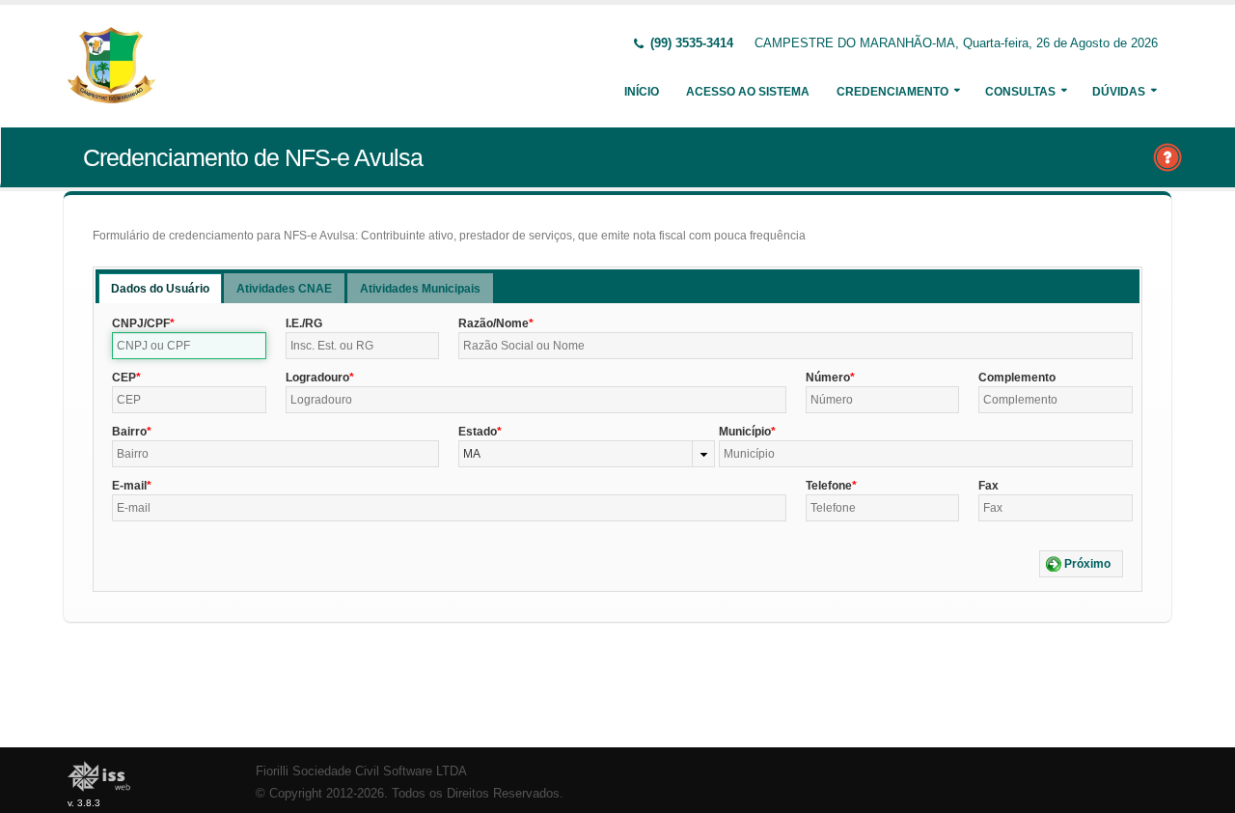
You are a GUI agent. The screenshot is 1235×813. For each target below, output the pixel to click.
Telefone (829, 485)
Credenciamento (892, 91)
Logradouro (317, 377)
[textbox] (189, 345)
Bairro (129, 431)
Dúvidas (1118, 91)
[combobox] (586, 453)
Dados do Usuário (160, 288)
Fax (988, 485)
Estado (477, 431)
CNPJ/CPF (141, 323)
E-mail (129, 485)
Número (828, 377)
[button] (1081, 563)
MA (471, 454)
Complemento (1017, 377)
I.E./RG (304, 323)
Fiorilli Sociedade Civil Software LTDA (361, 771)
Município (745, 431)
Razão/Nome (493, 323)
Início (641, 91)
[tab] (160, 288)
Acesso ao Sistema (748, 91)
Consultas (1020, 91)
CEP (124, 377)
